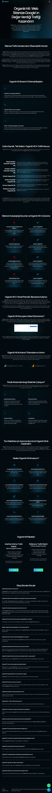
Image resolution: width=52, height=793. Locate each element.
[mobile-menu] (49, 1)
